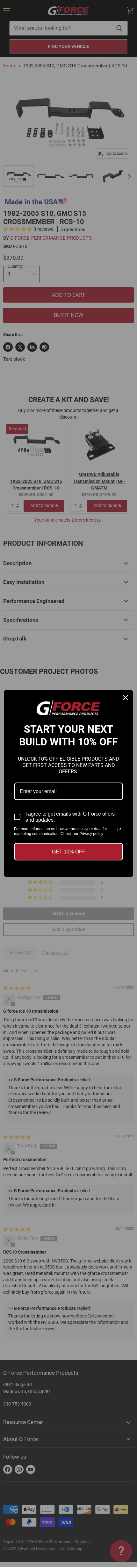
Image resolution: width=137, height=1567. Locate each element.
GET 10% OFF (68, 851)
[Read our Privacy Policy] (119, 829)
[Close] (125, 697)
